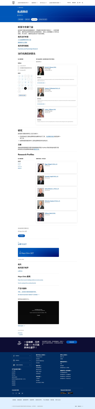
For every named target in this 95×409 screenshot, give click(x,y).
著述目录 (36, 149)
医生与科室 (34, 19)
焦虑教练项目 (50, 136)
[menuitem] (20, 19)
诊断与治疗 (27, 19)
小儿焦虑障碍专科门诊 (24, 40)
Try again (38, 315)
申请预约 (21, 235)
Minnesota (20, 166)
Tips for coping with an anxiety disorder (27, 283)
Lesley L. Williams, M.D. (50, 109)
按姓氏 (19, 73)
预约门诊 (21, 15)
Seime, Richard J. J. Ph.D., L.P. (52, 188)
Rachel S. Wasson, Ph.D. (50, 67)
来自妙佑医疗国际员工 (23, 228)
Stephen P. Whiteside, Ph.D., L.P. (52, 88)
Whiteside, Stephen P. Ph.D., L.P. (52, 201)
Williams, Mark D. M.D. (50, 213)
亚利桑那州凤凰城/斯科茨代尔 (26, 67)
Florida (19, 164)
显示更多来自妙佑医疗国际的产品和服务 (28, 294)
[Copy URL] (46, 313)
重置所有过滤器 (22, 95)
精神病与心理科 (22, 42)
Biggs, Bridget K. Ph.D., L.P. (51, 164)
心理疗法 (20, 271)
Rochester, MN (22, 70)
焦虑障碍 (22, 11)
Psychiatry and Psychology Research (28, 49)
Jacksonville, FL (23, 65)
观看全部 (19, 168)
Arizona (19, 163)
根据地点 (19, 63)
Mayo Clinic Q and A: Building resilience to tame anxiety (30, 280)
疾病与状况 (21, 7)
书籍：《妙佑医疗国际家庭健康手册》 (27, 291)
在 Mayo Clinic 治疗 (43, 19)
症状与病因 (21, 19)
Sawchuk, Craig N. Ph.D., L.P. (51, 176)
